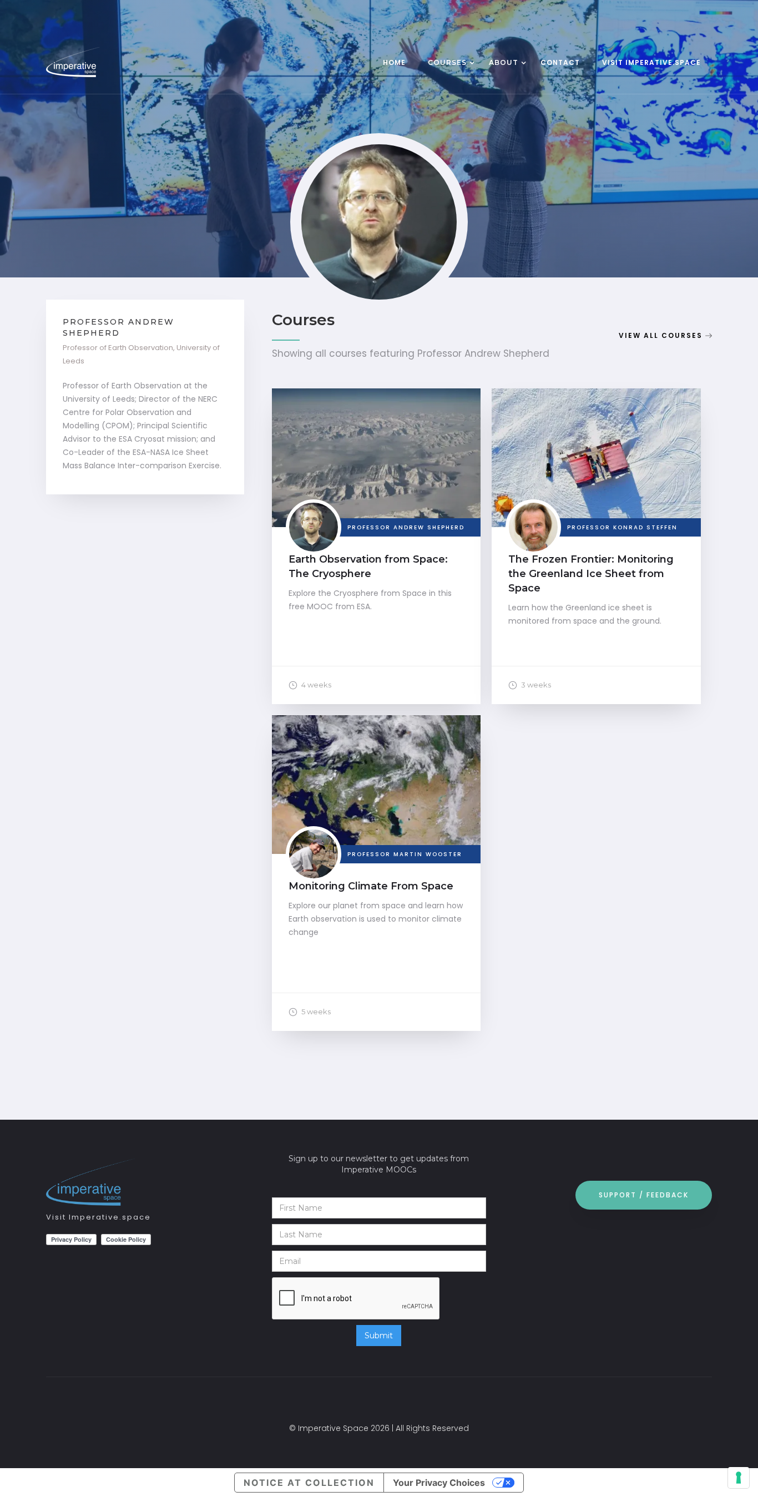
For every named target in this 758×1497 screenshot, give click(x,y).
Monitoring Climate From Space (371, 886)
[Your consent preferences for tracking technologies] (738, 1477)
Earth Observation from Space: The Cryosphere (368, 566)
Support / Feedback (644, 1195)
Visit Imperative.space (98, 1217)
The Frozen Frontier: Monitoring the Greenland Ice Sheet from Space (591, 573)
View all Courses (661, 335)
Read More (376, 469)
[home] (96, 62)
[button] (447, 64)
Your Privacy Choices (439, 1482)
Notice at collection (309, 1482)
